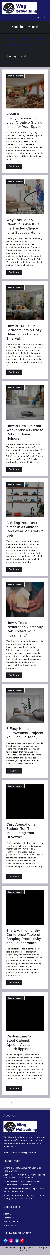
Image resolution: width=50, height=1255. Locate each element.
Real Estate (11, 62)
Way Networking (11, 1137)
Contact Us (9, 1218)
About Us (8, 1214)
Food (7, 50)
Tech (41, 62)
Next (13, 1102)
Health (42, 50)
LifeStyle (39, 56)
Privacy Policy (10, 1222)
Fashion (42, 44)
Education (30, 44)
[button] (38, 17)
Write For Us (9, 1226)
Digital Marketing (13, 44)
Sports (28, 62)
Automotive (10, 38)
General (30, 50)
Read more (14, 166)
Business (26, 38)
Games (17, 50)
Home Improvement (16, 56)
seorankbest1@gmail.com (23, 1153)
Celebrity (40, 38)
